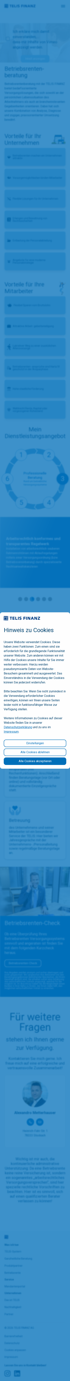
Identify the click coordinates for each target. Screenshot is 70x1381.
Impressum (11, 731)
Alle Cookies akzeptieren (35, 761)
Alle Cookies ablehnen (35, 752)
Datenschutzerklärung (18, 727)
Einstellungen (35, 743)
